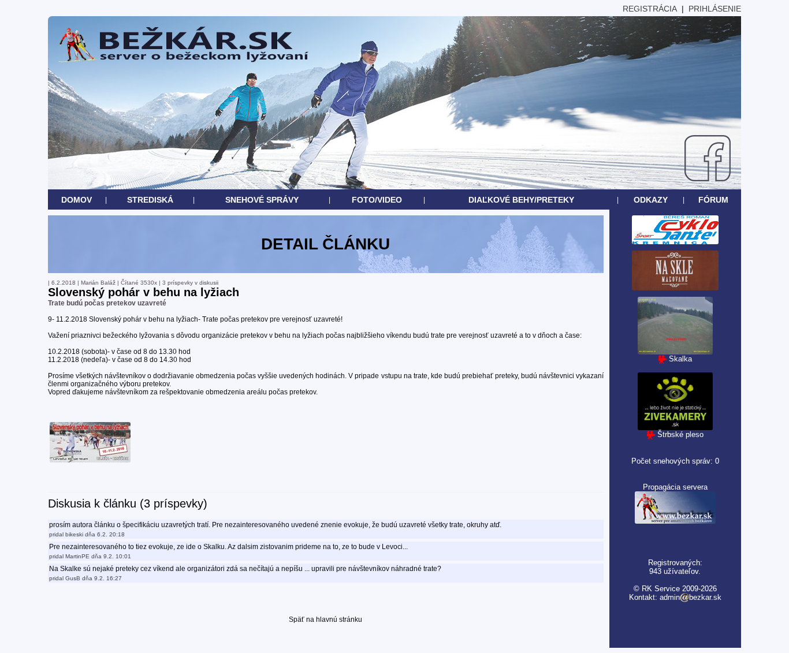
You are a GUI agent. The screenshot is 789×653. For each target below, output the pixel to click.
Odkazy (651, 199)
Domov (76, 199)
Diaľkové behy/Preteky (521, 199)
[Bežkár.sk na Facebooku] (707, 178)
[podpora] (675, 521)
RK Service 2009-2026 (679, 588)
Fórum (713, 199)
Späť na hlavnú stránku (325, 619)
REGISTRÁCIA (650, 8)
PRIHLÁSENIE (714, 8)
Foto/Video (377, 199)
